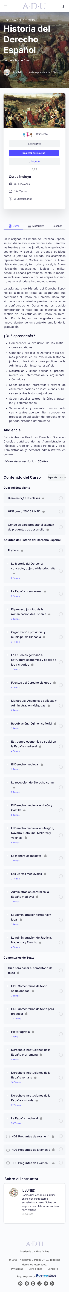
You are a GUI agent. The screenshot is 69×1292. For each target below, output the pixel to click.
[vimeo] (39, 1283)
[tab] (13, 226)
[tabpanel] (34, 346)
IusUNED (28, 1190)
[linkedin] (33, 1283)
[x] (52, 1283)
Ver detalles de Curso (18, 60)
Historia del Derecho (19, 20)
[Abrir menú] (6, 6)
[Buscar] (62, 6)
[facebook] (20, 1283)
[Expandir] (7, 563)
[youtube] (46, 1283)
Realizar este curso (33, 152)
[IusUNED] (13, 1192)
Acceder (36, 161)
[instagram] (27, 1283)
